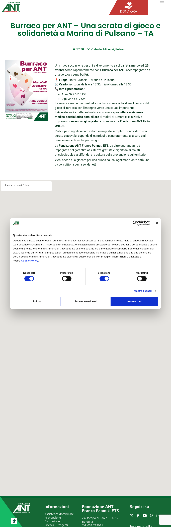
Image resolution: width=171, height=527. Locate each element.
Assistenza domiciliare (59, 514)
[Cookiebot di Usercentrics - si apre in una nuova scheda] (135, 223)
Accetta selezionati (85, 301)
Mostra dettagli (143, 291)
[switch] (66, 278)
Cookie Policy (29, 260)
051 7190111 (96, 525)
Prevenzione (52, 517)
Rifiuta (37, 301)
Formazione (52, 521)
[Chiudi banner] (157, 223)
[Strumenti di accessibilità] (14, 521)
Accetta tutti (134, 301)
